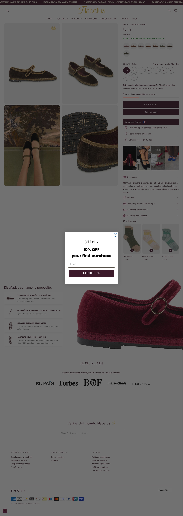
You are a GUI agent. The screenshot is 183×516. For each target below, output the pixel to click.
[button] (5, 511)
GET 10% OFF (91, 273)
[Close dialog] (115, 234)
